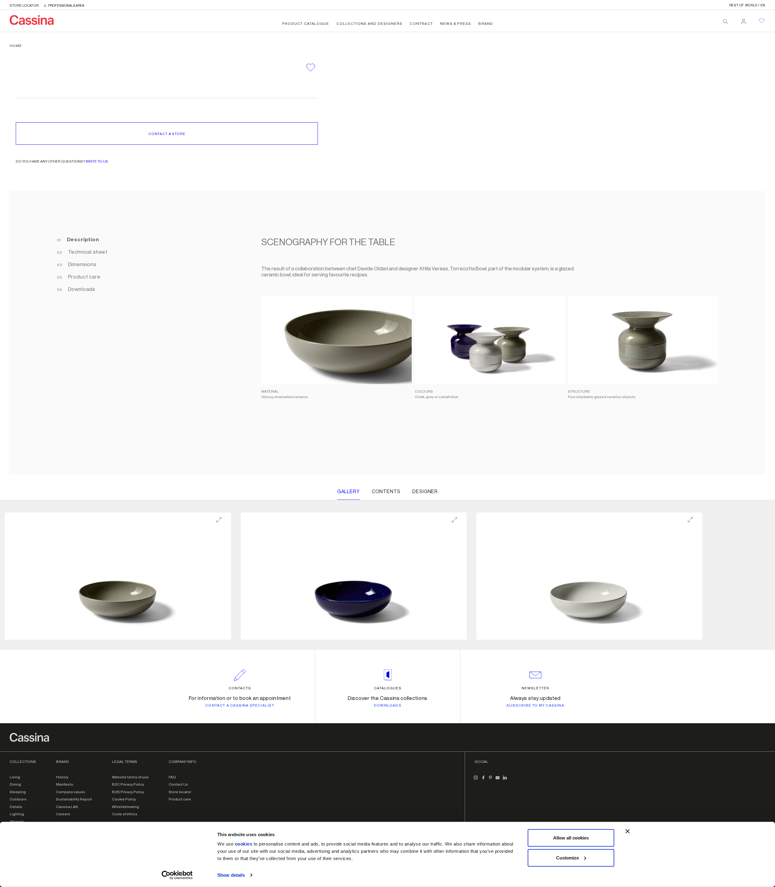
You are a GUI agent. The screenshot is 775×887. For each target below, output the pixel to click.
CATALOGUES (387, 688)
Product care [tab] (84, 276)
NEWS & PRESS (455, 23)
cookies (243, 843)
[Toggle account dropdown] (743, 19)
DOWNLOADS (387, 705)
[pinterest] (490, 780)
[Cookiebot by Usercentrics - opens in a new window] (177, 875)
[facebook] (483, 780)
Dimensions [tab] (82, 264)
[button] (118, 576)
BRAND (485, 23)
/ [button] (747, 5)
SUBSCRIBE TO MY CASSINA (535, 705)
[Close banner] (627, 831)
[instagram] (476, 780)
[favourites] (761, 21)
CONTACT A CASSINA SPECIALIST (239, 705)
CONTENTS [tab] (386, 491)
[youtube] (497, 780)
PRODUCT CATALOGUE (305, 23)
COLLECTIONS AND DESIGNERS (369, 23)
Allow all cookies (571, 837)
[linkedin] (505, 780)
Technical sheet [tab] (87, 252)
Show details (231, 875)
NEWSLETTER (535, 688)
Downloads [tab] (81, 289)
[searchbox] (725, 21)
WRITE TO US (97, 161)
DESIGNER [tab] (425, 491)
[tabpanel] (486, 332)
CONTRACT (421, 23)
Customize (567, 857)
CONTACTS (240, 688)
